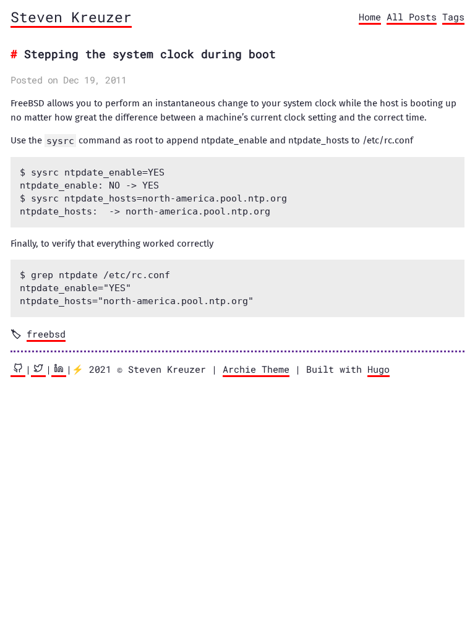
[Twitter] (38, 370)
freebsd (46, 334)
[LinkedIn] (58, 370)
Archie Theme (256, 369)
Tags (453, 17)
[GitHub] (18, 370)
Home (370, 17)
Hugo (378, 369)
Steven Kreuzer (71, 16)
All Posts (412, 17)
